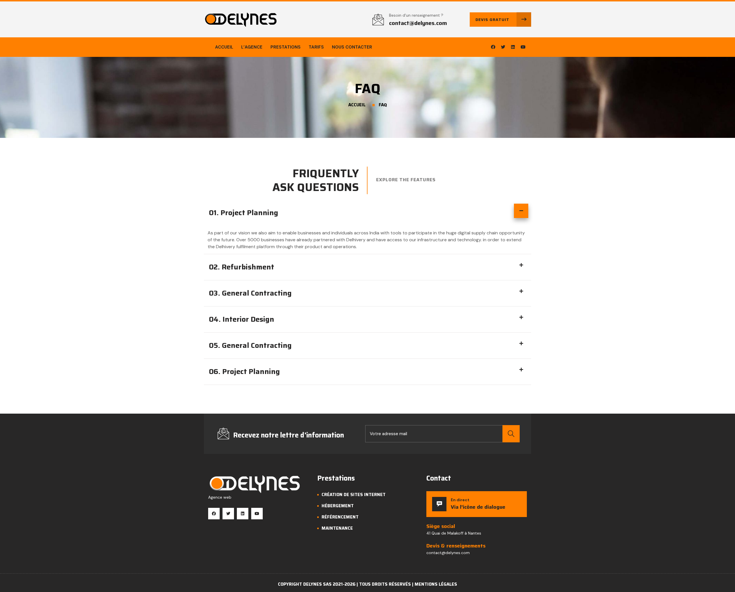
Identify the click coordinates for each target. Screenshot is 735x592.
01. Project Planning (243, 212)
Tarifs (316, 47)
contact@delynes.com (418, 23)
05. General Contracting (250, 345)
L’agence (251, 47)
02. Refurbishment (241, 267)
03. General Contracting (250, 293)
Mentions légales (436, 584)
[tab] (367, 215)
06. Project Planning (244, 371)
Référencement (340, 517)
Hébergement (338, 506)
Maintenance (337, 528)
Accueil (224, 47)
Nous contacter (352, 47)
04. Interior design (241, 319)
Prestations (285, 47)
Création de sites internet (354, 494)
